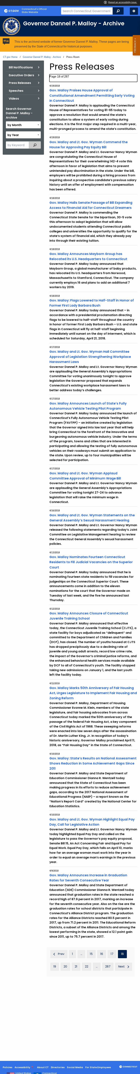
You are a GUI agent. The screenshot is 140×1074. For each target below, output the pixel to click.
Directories (58, 1067)
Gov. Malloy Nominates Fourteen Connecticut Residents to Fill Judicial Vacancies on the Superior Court (91, 562)
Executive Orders (21, 75)
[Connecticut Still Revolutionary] (128, 1066)
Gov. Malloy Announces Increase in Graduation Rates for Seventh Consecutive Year (88, 878)
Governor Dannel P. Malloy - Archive (42, 57)
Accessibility (22, 1067)
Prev (61, 954)
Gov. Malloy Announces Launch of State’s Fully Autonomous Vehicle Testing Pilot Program (88, 406)
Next (121, 966)
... (81, 954)
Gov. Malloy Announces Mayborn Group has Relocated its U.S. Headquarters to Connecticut (88, 256)
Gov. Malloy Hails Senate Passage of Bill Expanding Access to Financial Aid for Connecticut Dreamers (90, 205)
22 (86, 966)
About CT (43, 1067)
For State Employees (98, 1067)
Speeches (16, 91)
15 (91, 954)
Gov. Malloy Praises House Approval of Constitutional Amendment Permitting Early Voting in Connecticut (92, 95)
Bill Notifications (21, 67)
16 (101, 954)
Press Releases (20, 83)
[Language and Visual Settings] (134, 11)
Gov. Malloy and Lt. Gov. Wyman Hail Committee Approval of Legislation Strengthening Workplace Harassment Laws (90, 356)
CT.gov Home (10, 57)
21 (76, 966)
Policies (7, 1067)
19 (54, 966)
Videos (14, 98)
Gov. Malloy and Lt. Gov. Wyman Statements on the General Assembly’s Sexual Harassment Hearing (92, 518)
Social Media (75, 1067)
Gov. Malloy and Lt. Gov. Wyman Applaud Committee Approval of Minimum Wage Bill (85, 476)
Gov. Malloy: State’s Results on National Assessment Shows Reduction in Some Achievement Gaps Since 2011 (93, 763)
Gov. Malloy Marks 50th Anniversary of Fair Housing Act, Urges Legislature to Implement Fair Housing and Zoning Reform (93, 693)
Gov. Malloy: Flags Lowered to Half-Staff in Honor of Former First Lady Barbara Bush (91, 303)
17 (112, 954)
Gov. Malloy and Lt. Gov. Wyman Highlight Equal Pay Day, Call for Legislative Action (92, 822)
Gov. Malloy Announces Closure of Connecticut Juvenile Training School (88, 616)
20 (65, 966)
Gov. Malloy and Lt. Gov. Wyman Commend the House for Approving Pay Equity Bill (88, 144)
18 (122, 954)
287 (107, 966)
